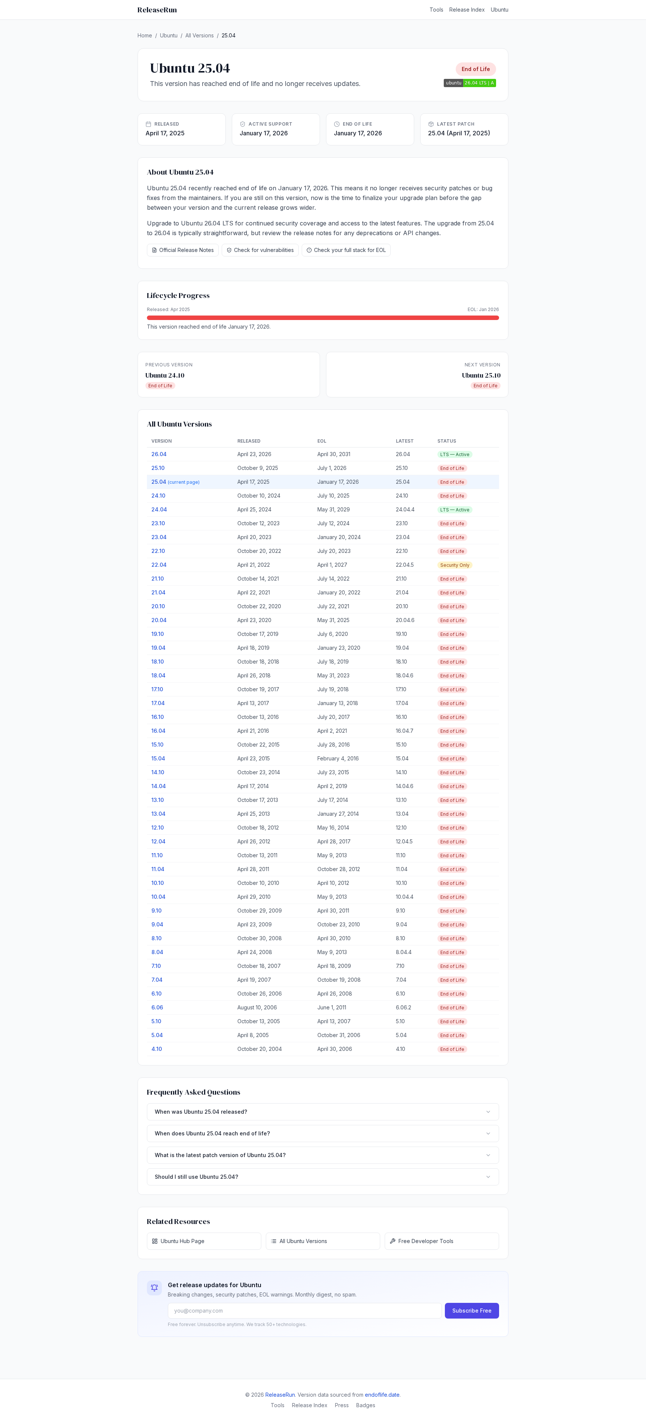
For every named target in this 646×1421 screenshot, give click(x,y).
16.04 (158, 731)
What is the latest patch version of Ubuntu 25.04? (220, 1155)
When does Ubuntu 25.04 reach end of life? (212, 1133)
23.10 (158, 523)
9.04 (157, 924)
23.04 (159, 537)
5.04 (157, 1035)
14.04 (158, 786)
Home (145, 35)
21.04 (158, 592)
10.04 (158, 896)
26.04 (159, 454)
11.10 (157, 855)
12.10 (157, 827)
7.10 (156, 966)
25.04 (175, 482)
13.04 (158, 814)
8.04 (157, 952)
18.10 (157, 661)
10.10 (157, 883)
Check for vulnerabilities (264, 250)
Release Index (467, 9)
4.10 (156, 1049)
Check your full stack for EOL (350, 250)
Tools (436, 9)
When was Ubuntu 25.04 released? (201, 1111)
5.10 (156, 1021)
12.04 (158, 841)
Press (342, 1405)
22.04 (159, 565)
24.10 (158, 495)
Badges (365, 1405)
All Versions (199, 35)
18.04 (158, 675)
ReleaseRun (157, 9)
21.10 (157, 578)
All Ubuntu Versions (303, 1241)
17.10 (157, 689)
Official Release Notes (186, 250)
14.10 (157, 772)
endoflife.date (382, 1394)
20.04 (159, 620)
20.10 (158, 606)
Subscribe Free (472, 1310)
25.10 (157, 468)
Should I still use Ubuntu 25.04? (196, 1177)
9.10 (156, 910)
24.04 (159, 509)
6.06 (157, 1007)
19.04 (158, 648)
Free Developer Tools (426, 1241)
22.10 (158, 551)
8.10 (156, 938)
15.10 (157, 744)
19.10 (157, 634)
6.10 (156, 993)
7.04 (157, 979)
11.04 (157, 869)
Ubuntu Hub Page (182, 1241)
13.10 (157, 800)
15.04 (158, 758)
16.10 (157, 717)
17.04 (158, 703)
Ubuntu (499, 9)
